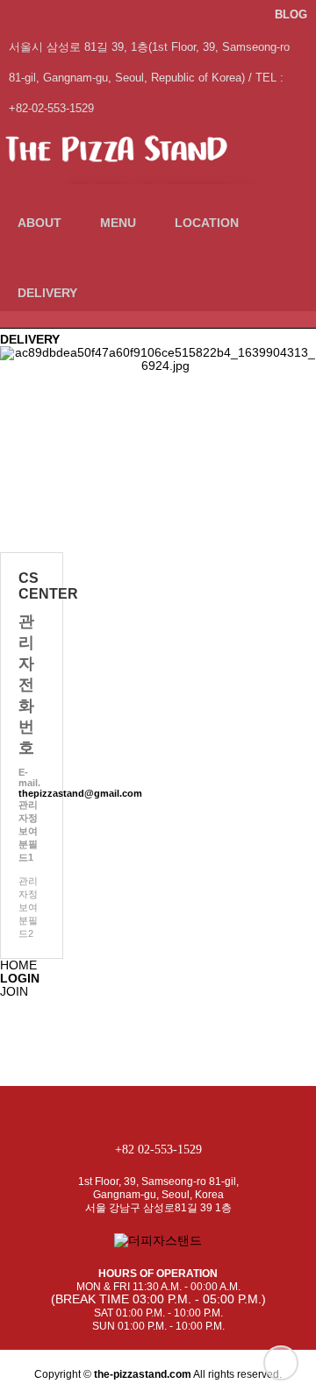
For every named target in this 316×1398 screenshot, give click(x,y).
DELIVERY (47, 293)
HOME (18, 965)
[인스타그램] (239, 15)
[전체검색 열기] (115, 293)
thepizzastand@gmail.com (80, 793)
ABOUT (39, 223)
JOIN (14, 991)
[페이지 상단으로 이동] (280, 1362)
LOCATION (207, 223)
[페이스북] (257, 15)
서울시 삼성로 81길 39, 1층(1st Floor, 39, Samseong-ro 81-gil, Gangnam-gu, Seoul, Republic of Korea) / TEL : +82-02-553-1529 (149, 52)
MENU (118, 223)
